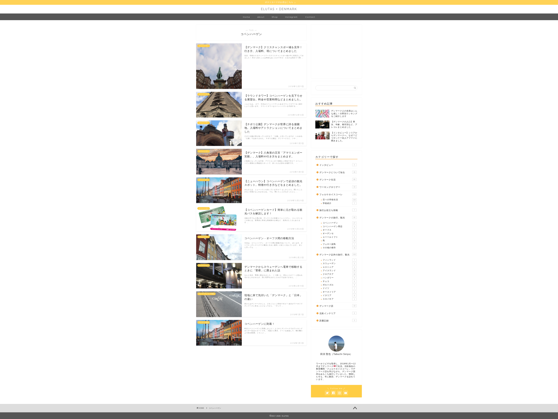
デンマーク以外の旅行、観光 (337, 254)
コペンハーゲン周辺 (339, 226)
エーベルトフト (339, 237)
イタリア (339, 295)
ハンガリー (339, 278)
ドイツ (339, 288)
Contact (310, 17)
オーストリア (339, 292)
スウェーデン (339, 263)
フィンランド (339, 260)
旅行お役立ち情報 (337, 210)
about (260, 17)
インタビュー (337, 165)
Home (246, 17)
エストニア (339, 267)
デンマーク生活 (337, 179)
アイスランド (339, 270)
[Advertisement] (337, 53)
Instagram (291, 17)
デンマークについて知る (337, 172)
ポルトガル (339, 285)
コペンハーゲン (339, 223)
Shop (275, 17)
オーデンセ (339, 233)
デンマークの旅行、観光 (337, 217)
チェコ (339, 281)
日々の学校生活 (339, 200)
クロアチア (339, 274)
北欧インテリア (337, 313)
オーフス (339, 230)
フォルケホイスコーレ (337, 194)
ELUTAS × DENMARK (279, 9)
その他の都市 (339, 248)
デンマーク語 (337, 306)
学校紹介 (339, 203)
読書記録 (337, 320)
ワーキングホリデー (337, 187)
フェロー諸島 (339, 244)
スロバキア (339, 299)
